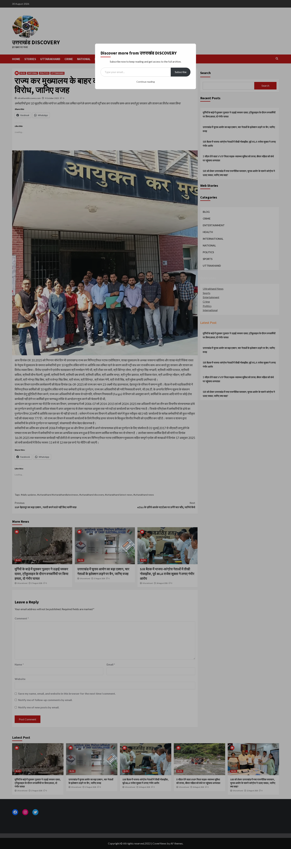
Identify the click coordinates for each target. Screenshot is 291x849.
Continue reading (145, 81)
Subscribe (180, 72)
